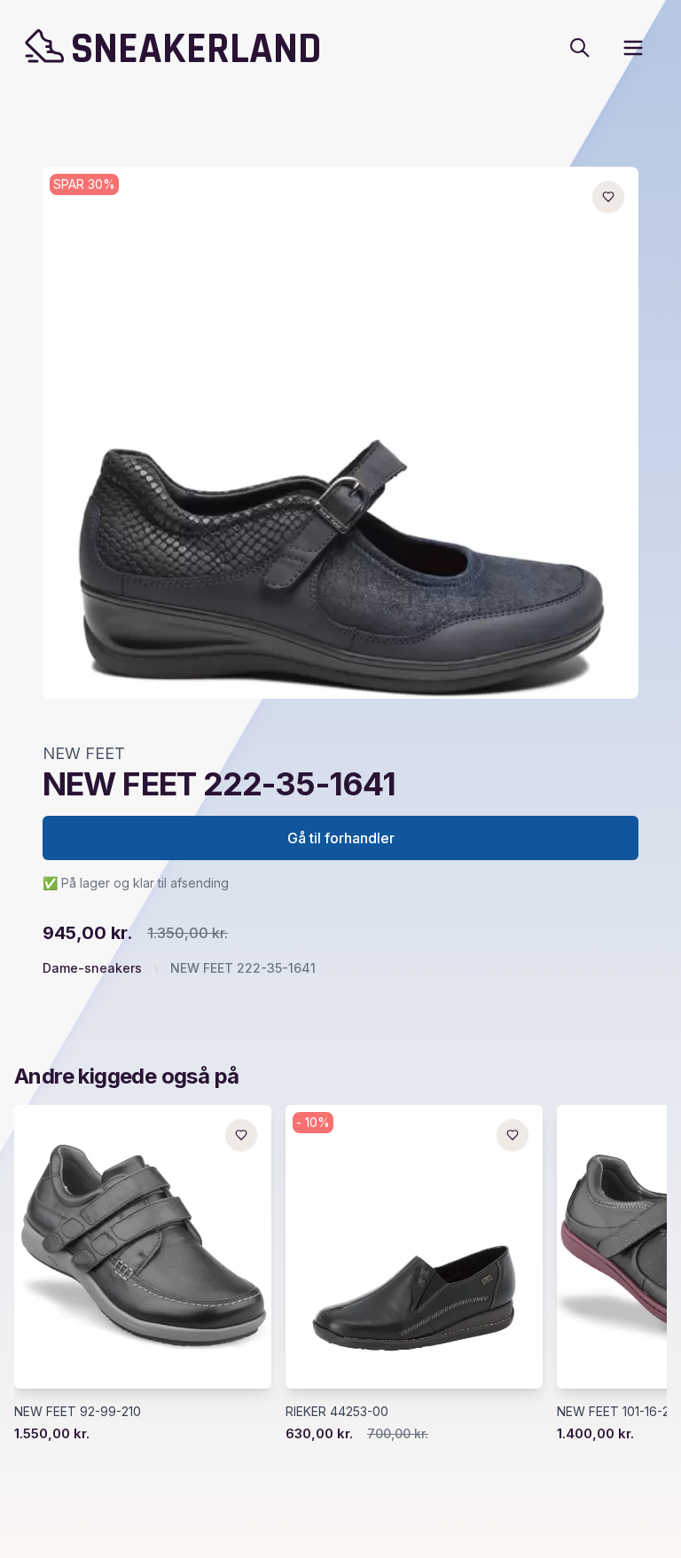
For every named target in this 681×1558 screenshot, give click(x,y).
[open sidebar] (633, 47)
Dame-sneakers (92, 967)
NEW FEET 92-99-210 (77, 1411)
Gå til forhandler (341, 838)
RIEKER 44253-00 (337, 1411)
